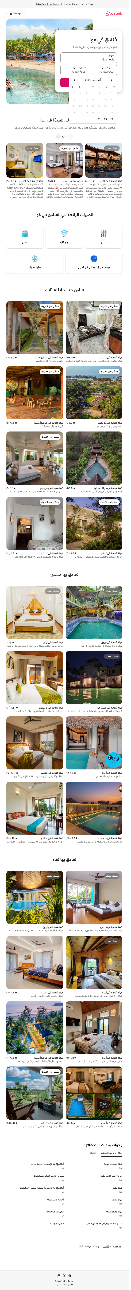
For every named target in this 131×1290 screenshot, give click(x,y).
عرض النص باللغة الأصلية (47, 4)
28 (74, 112)
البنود (58, 1284)
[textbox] (103, 72)
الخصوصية (68, 1284)
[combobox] (88, 60)
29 (111, 119)
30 (105, 119)
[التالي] (58, 136)
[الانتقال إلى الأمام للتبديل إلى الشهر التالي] (75, 80)
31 (99, 119)
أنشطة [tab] (93, 1153)
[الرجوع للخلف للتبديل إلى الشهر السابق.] (111, 80)
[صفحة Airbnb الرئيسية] (114, 13)
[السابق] (70, 136)
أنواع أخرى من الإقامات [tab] (111, 1153)
